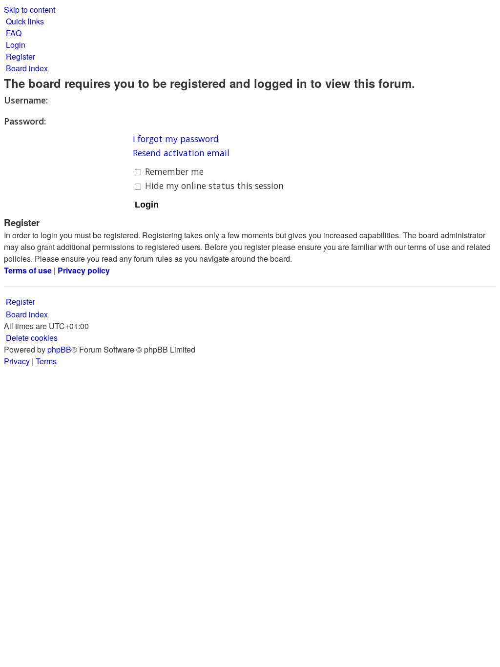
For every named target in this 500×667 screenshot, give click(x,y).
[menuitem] (12, 33)
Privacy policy (84, 270)
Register (20, 302)
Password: (25, 121)
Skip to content (29, 9)
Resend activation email (181, 153)
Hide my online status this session (213, 185)
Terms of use (28, 270)
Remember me (173, 171)
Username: (26, 100)
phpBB (59, 349)
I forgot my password (176, 139)
